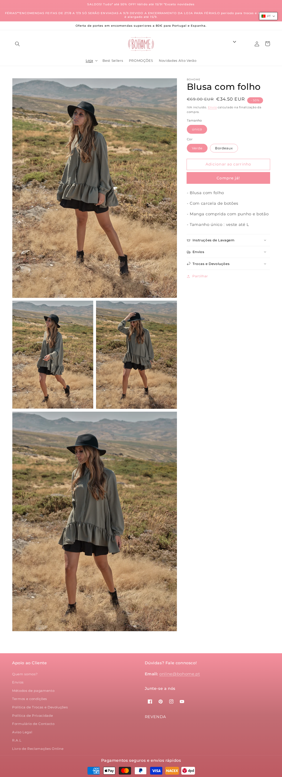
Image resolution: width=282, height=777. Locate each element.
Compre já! (228, 178)
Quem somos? (25, 674)
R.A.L (16, 740)
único (197, 129)
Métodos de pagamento (33, 691)
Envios (18, 682)
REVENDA (155, 716)
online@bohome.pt (179, 674)
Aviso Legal (22, 732)
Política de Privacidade (32, 715)
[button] (17, 44)
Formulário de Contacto (33, 724)
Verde (197, 148)
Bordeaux (224, 148)
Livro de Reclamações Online (38, 749)
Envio (212, 107)
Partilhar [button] (200, 276)
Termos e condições (29, 699)
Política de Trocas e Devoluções (40, 707)
